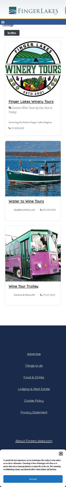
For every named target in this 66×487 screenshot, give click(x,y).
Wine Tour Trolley (23, 286)
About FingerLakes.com (33, 441)
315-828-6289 (17, 128)
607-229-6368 (49, 209)
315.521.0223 (48, 294)
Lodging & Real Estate (34, 389)
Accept (33, 479)
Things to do (34, 366)
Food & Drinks (34, 377)
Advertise (34, 354)
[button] (61, 453)
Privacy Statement (33, 412)
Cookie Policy (34, 401)
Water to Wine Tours (26, 201)
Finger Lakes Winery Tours (31, 101)
